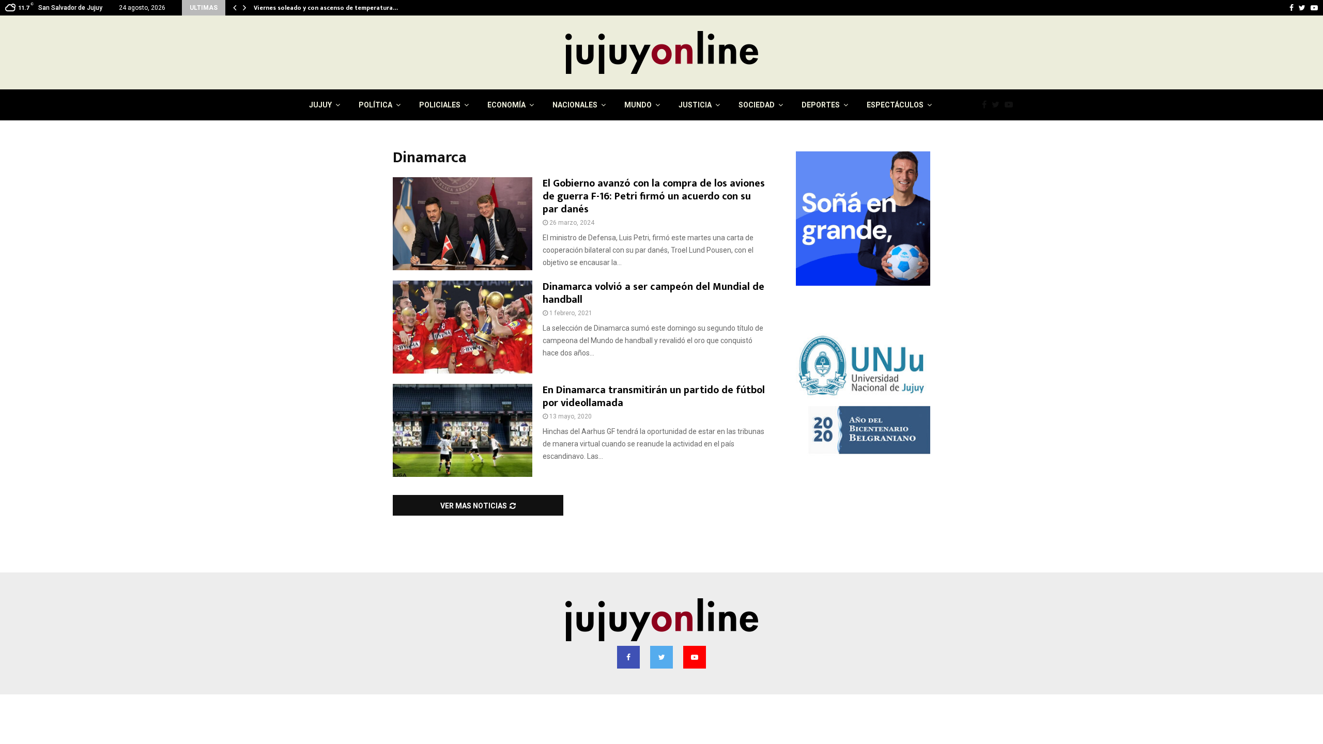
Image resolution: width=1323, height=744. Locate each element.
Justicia (695, 105)
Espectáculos (895, 105)
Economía (506, 105)
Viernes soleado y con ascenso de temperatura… (326, 8)
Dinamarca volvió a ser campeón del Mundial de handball (653, 293)
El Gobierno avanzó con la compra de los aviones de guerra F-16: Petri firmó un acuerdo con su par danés (654, 196)
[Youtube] (1011, 105)
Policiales (439, 105)
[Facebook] (987, 105)
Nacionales (574, 105)
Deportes (821, 105)
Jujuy (320, 105)
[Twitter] (998, 105)
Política (375, 105)
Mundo (638, 105)
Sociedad (757, 105)
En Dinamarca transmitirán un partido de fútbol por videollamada (654, 396)
